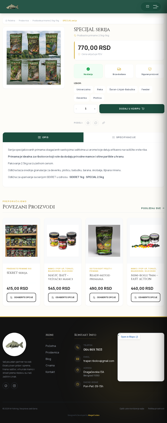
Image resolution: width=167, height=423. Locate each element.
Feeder (146, 89)
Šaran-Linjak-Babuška (122, 89)
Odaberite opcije (23, 297)
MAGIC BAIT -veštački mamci (60, 277)
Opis (45, 137)
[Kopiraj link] (103, 123)
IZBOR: (78, 83)
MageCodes (93, 415)
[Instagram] (14, 385)
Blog (48, 359)
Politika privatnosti (156, 408)
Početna (11, 20)
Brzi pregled (23, 246)
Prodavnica (24, 20)
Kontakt (50, 372)
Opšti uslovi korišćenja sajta (132, 408)
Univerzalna (83, 89)
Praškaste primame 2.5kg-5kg (45, 20)
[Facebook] (88, 123)
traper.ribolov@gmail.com (99, 361)
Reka (100, 89)
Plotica (97, 97)
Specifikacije (126, 137)
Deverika (81, 97)
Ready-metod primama (100, 277)
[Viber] (96, 123)
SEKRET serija (17, 273)
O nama (50, 365)
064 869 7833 (93, 349)
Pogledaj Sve (151, 208)
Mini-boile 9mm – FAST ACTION (144, 277)
